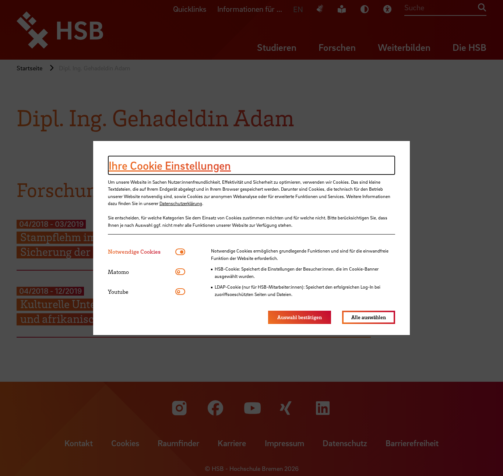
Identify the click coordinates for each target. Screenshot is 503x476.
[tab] (141, 251)
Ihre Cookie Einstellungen (170, 165)
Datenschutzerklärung (180, 203)
